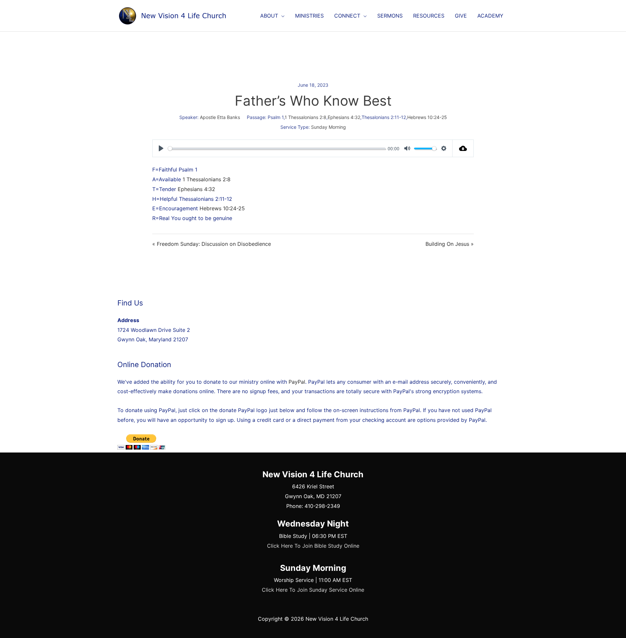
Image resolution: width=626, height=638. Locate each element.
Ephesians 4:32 (344, 117)
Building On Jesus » (449, 244)
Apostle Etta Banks (220, 117)
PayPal (297, 381)
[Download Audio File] (463, 148)
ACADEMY (490, 15)
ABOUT (269, 15)
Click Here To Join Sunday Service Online (313, 589)
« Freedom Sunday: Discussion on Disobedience (211, 244)
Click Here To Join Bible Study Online (313, 545)
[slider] (276, 148)
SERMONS (390, 15)
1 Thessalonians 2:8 (305, 117)
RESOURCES (428, 15)
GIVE (461, 15)
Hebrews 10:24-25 (427, 117)
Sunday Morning (328, 127)
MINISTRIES (309, 15)
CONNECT (347, 15)
